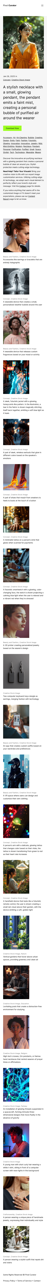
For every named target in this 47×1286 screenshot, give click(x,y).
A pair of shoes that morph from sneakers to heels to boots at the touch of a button (22, 498)
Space (38, 149)
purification (16, 149)
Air (14, 137)
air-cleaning (21, 137)
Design (6, 140)
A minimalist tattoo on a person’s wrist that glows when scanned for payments (21, 540)
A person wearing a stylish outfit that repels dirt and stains (23, 1259)
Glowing (6, 143)
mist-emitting (8, 146)
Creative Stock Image (20, 80)
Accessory (7, 137)
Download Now (12, 128)
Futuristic (32, 140)
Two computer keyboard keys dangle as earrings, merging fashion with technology (21, 696)
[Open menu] (42, 5)
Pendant (36, 146)
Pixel (9, 5)
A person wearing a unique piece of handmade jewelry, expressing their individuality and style (23, 1217)
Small (32, 149)
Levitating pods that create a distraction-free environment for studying (22, 1007)
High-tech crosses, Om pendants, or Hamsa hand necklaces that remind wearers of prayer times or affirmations (23, 1057)
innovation (15, 143)
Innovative (25, 143)
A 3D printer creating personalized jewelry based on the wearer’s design (21, 645)
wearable (30, 152)
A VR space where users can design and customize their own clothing (20, 796)
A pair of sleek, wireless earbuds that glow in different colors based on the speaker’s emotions (22, 454)
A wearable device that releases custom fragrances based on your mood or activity (21, 352)
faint (18, 140)
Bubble (31, 137)
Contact (22, 186)
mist (40, 143)
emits (12, 140)
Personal (6, 149)
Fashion (24, 140)
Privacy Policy (9, 1281)
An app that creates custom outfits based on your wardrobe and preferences (22, 746)
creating (38, 137)
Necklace (27, 146)
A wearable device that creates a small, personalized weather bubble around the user (22, 302)
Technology (20, 152)
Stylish (6, 152)
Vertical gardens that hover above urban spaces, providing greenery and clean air (20, 957)
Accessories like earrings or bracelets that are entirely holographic (22, 260)
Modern (19, 146)
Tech (12, 152)
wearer (38, 152)
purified (25, 149)
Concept (6, 80)
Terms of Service (24, 1281)
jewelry (34, 143)
